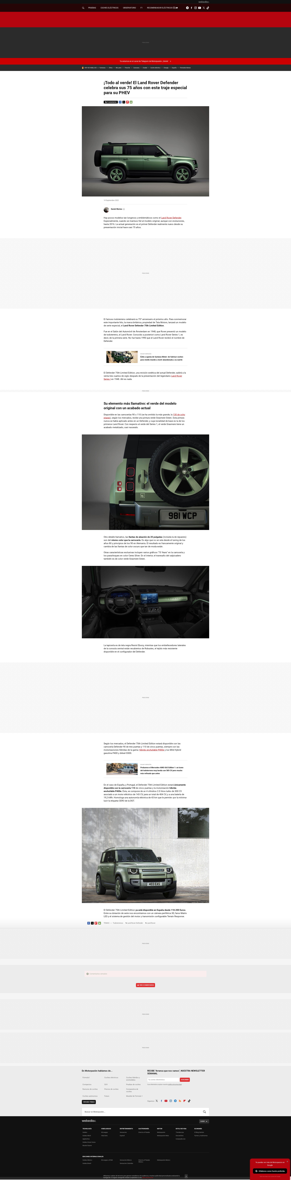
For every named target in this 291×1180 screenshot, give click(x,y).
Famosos (102, 68)
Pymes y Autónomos (201, 1135)
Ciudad (145, 68)
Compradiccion (180, 1139)
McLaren (118, 68)
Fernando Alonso (185, 68)
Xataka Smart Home (89, 1142)
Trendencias (180, 1132)
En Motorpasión (145, 354)
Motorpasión (161, 1132)
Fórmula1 (86, 1078)
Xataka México (87, 1160)
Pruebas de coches (133, 1084)
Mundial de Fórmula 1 (134, 1096)
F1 (141, 8)
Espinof (122, 1135)
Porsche (127, 68)
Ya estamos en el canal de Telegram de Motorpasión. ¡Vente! (144, 61)
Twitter (203, 7)
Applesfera (86, 1139)
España (174, 68)
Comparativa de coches (132, 1090)
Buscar (204, 1112)
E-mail (131, 102)
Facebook (191, 7)
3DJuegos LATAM (107, 1160)
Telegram (187, 7)
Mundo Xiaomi (87, 1145)
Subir (202, 1121)
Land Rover (151, 923)
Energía (166, 68)
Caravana (136, 68)
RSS (180, 1100)
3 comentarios (112, 102)
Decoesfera (179, 1135)
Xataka (85, 1132)
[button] (117, 209)
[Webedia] (203, 1)
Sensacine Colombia (126, 1163)
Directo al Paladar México (144, 1161)
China (110, 68)
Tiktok (207, 7)
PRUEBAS (92, 8)
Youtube (199, 7)
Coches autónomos (90, 1096)
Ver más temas (89, 1102)
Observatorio (129, 8)
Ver (146, 985)
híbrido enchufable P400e (151, 750)
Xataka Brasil (87, 1163)
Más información (147, 1177)
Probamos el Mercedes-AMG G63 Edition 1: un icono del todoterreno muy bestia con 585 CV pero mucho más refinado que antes (161, 770)
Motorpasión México (163, 1160)
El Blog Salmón (199, 1132)
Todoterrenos (118, 923)
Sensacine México (126, 1160)
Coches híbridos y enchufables (133, 1079)
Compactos (87, 1084)
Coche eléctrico (155, 68)
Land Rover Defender (171, 217)
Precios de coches (111, 1089)
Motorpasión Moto (163, 1135)
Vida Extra (104, 1135)
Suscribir (185, 1080)
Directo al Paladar (144, 1132)
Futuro (106, 1096)
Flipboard (127, 102)
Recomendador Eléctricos (160, 8)
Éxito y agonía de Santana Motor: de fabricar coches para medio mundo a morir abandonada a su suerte (161, 358)
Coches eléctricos (111, 1078)
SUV (106, 1084)
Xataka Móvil (87, 1135)
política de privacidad (175, 1084)
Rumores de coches (90, 1089)
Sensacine (123, 1132)
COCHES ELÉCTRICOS (109, 8)
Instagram (195, 7)
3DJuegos (104, 1132)
